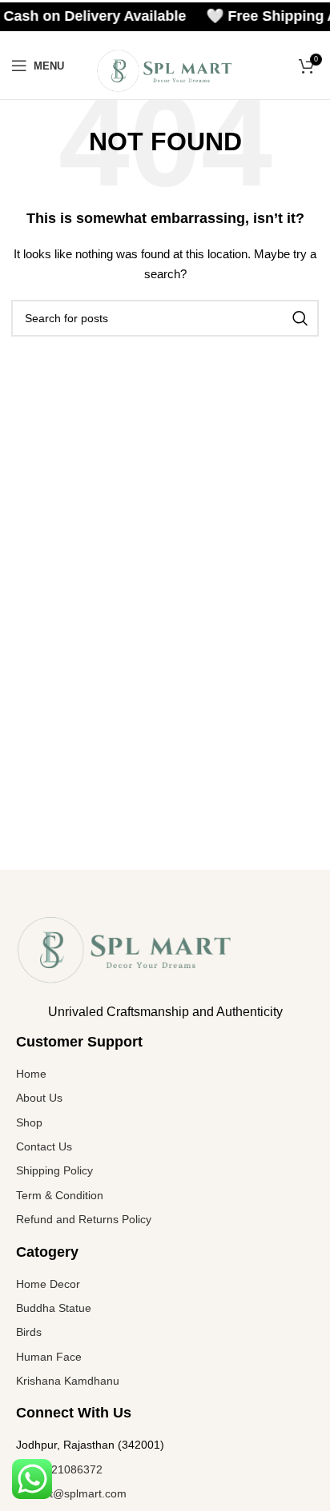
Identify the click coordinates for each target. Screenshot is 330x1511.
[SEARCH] (300, 318)
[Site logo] (164, 69)
